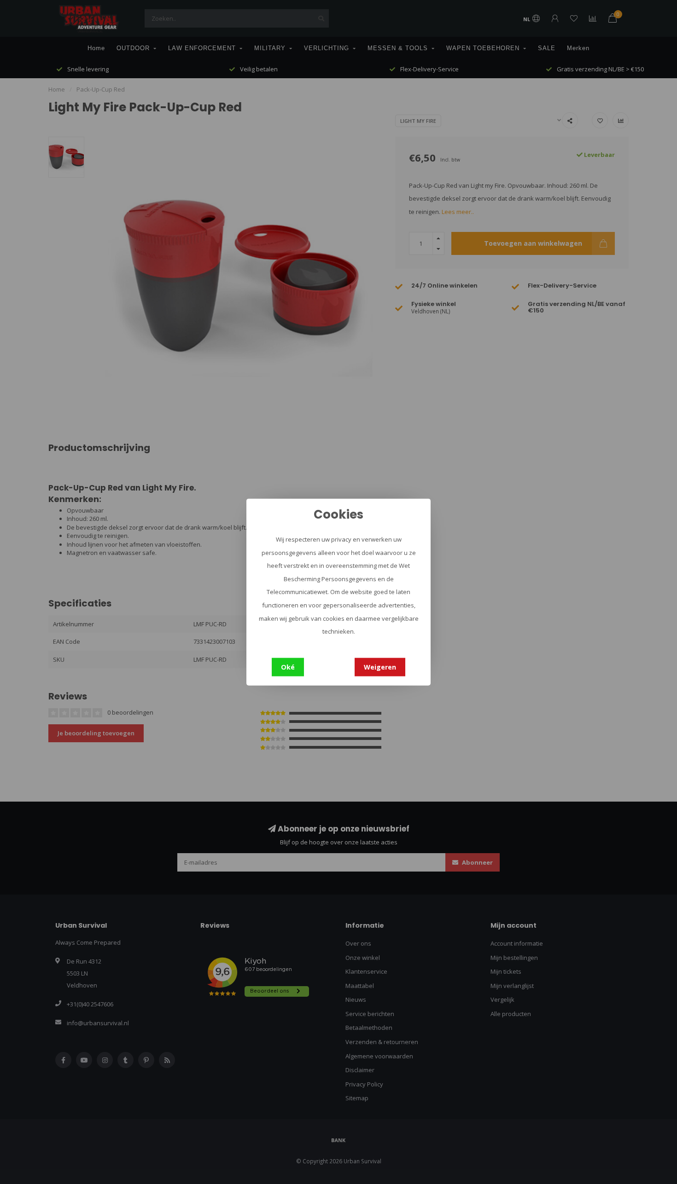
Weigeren (380, 666)
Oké (288, 666)
